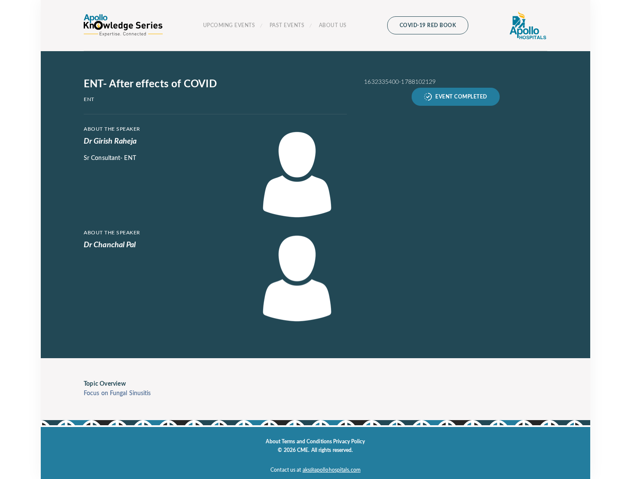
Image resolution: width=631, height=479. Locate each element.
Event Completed (461, 96)
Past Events (287, 25)
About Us (333, 25)
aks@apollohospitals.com (332, 470)
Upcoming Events (229, 25)
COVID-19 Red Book (428, 25)
